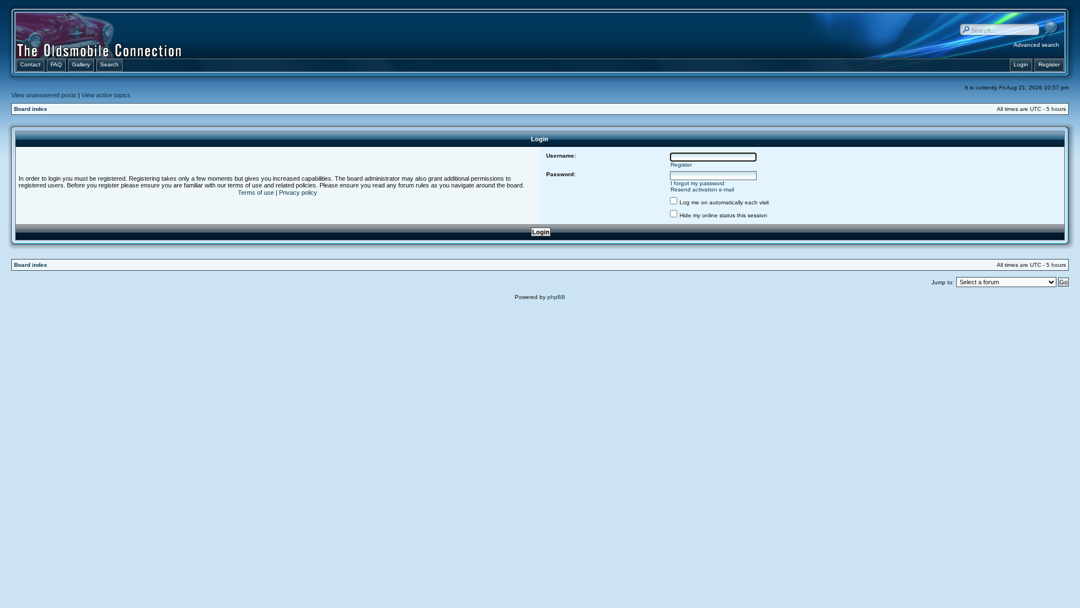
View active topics (106, 95)
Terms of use (256, 192)
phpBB (556, 297)
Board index (30, 109)
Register (681, 165)
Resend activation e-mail (702, 189)
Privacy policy (298, 192)
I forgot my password (697, 183)
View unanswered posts (43, 95)
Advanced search (1036, 45)
